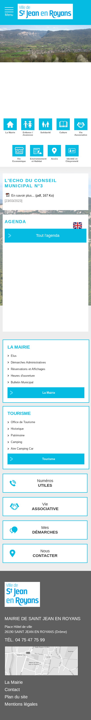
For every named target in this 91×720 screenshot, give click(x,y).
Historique (17, 428)
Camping (16, 442)
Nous (45, 553)
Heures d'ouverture (23, 375)
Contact (12, 689)
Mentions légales (21, 704)
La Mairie (48, 392)
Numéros (45, 483)
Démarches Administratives (28, 362)
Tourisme (48, 459)
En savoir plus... (22, 195)
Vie (45, 506)
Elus (14, 355)
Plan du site (16, 696)
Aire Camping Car (22, 448)
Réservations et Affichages (28, 369)
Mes (45, 529)
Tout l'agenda (47, 235)
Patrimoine (18, 435)
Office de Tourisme (23, 422)
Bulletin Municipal (22, 382)
